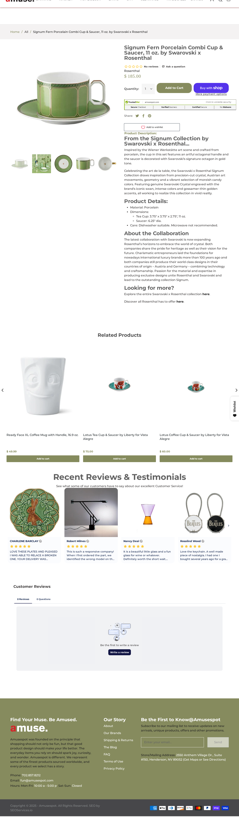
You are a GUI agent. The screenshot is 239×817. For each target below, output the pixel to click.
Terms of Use (113, 761)
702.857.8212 (31, 775)
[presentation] (2, 390)
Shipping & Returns (118, 740)
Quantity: (131, 89)
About (108, 726)
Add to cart (43, 458)
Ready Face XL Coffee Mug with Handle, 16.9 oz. (42, 435)
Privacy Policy (114, 768)
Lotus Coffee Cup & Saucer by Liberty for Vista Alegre (194, 437)
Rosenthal (132, 71)
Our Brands (112, 733)
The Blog (110, 747)
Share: (128, 115)
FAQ (107, 754)
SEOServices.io (21, 810)
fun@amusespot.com (36, 780)
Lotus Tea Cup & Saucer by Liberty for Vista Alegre (115, 437)
